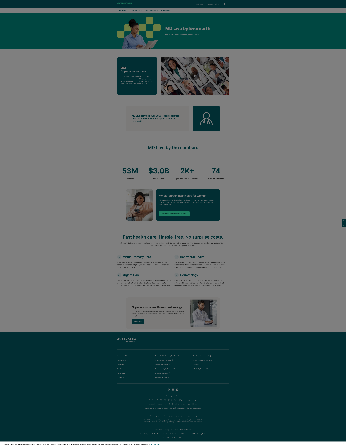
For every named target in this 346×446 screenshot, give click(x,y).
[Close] (343, 444)
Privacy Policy (155, 444)
